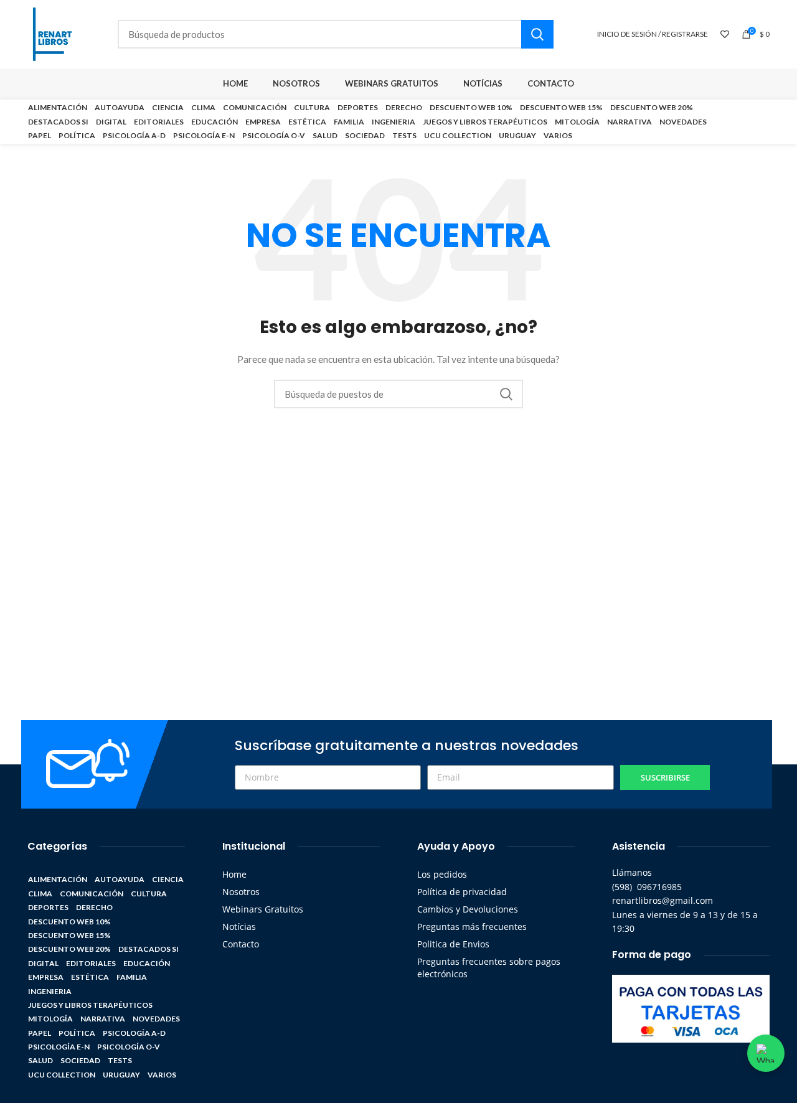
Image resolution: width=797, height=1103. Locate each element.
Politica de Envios (453, 944)
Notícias (239, 926)
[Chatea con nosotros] (766, 1053)
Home (234, 874)
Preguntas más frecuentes (472, 926)
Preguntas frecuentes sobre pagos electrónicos (488, 967)
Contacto (240, 944)
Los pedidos (442, 874)
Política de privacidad (462, 892)
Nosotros (241, 892)
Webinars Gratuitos (262, 909)
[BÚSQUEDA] (537, 34)
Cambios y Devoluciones (467, 909)
